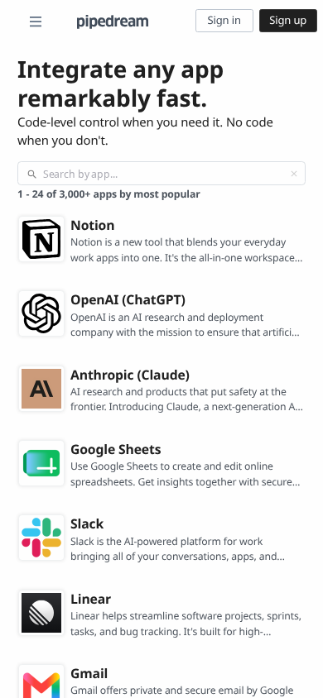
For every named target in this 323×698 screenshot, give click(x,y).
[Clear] (294, 174)
